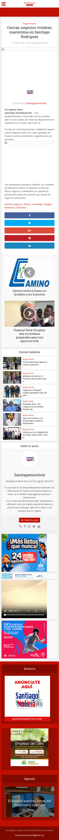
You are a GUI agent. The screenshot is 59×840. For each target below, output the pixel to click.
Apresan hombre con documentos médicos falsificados (33, 421)
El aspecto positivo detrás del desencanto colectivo (29, 803)
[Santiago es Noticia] (29, 3)
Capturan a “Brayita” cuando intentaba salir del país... (35, 393)
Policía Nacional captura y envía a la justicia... (35, 363)
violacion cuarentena (16, 207)
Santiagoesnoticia (39, 42)
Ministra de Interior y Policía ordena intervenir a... (35, 379)
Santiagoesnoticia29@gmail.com (29, 835)
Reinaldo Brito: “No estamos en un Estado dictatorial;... (33, 407)
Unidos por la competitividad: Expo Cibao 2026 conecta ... (35, 435)
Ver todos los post (30, 520)
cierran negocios (14, 204)
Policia (28, 204)
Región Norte (29, 23)
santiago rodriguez (43, 204)
